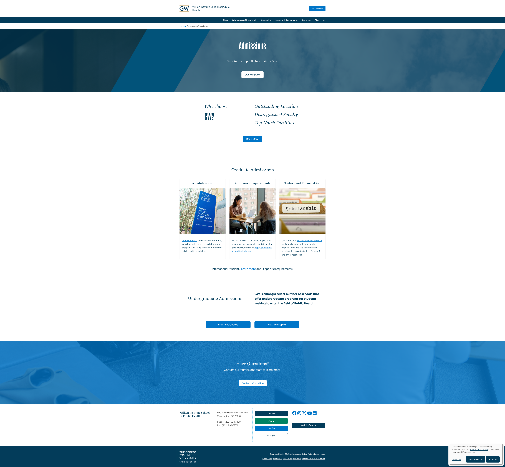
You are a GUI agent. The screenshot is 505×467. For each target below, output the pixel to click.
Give (317, 20)
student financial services (309, 240)
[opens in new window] (294, 415)
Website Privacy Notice (316, 454)
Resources (306, 20)
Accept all (493, 459)
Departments (292, 20)
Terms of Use (287, 458)
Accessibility (277, 458)
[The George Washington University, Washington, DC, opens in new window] (188, 456)
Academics (266, 20)
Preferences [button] (456, 459)
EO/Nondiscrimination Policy (296, 454)
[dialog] (476, 454)
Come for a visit (189, 240)
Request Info (317, 8)
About (226, 20)
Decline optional (476, 459)
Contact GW (267, 458)
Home (182, 26)
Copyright (297, 458)
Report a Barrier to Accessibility (313, 458)
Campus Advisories (277, 454)
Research (278, 20)
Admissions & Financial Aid (244, 20)
